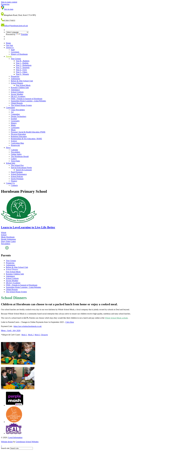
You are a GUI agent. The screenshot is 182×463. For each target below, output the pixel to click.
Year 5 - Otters (21, 72)
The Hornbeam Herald (20, 156)
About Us (10, 47)
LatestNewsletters (8, 242)
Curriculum (10, 107)
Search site (5, 448)
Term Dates (15, 161)
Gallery (14, 159)
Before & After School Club (22, 81)
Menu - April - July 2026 (10, 330)
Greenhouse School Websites (27, 442)
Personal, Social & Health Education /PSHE (28, 132)
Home (8, 43)
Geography (15, 121)
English (14, 119)
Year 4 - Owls (21, 70)
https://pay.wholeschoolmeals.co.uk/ (28, 326)
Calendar (14, 150)
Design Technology (18, 116)
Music (13, 130)
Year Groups (16, 59)
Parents (9, 56)
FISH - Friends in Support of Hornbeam (26, 99)
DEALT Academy (18, 96)
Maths (13, 125)
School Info (10, 163)
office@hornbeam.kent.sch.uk (16, 26)
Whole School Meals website (116, 318)
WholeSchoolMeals (3, 235)
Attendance (15, 90)
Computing (15, 114)
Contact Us (10, 183)
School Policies (17, 176)
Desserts (44, 335)
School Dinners (17, 83)
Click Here (69, 322)
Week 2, (31, 335)
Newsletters (15, 152)
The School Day (17, 165)
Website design (7, 442)
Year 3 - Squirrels (22, 67)
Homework (15, 145)
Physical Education (18, 134)
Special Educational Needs (21, 168)
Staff (13, 50)
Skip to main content (9, 2)
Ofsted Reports (17, 103)
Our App (9, 45)
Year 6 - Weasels (22, 74)
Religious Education (19, 136)
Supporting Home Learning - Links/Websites (28, 101)
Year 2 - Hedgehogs (23, 65)
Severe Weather (17, 94)
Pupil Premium (17, 172)
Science (14, 141)
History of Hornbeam (19, 54)
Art (12, 112)
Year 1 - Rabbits (22, 63)
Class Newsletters (18, 110)
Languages (15, 127)
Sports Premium (17, 179)
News (8, 148)
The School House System (21, 105)
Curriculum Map (17, 143)
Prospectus (15, 76)
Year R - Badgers (22, 61)
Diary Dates (5, 241)
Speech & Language (24, 170)
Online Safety (16, 154)
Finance (14, 181)
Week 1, (24, 335)
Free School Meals (23, 85)
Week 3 (37, 335)
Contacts (14, 185)
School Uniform (17, 92)
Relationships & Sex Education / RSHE (26, 139)
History (14, 123)
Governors (15, 52)
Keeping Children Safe (20, 87)
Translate (24, 34)
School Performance (19, 174)
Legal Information (15, 437)
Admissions (15, 79)
